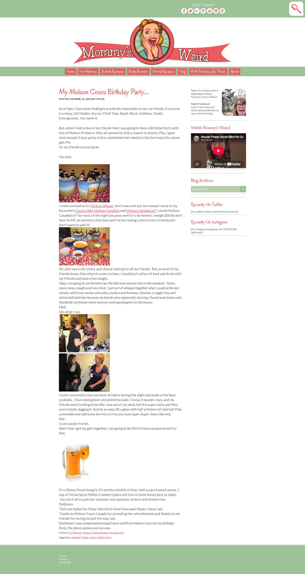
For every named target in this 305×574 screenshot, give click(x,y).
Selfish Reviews (113, 71)
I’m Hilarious (88, 71)
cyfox (100, 98)
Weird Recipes (163, 71)
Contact (63, 558)
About (234, 71)
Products (87, 532)
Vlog (182, 71)
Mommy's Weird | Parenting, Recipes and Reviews (152, 42)
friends (84, 537)
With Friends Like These (208, 71)
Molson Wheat (102, 206)
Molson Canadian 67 (141, 211)
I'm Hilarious (75, 532)
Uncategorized (116, 532)
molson (93, 537)
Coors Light (84, 211)
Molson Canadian (106, 211)
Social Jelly (65, 562)
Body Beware (138, 71)
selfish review (104, 537)
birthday (76, 537)
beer (68, 537)
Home (70, 71)
